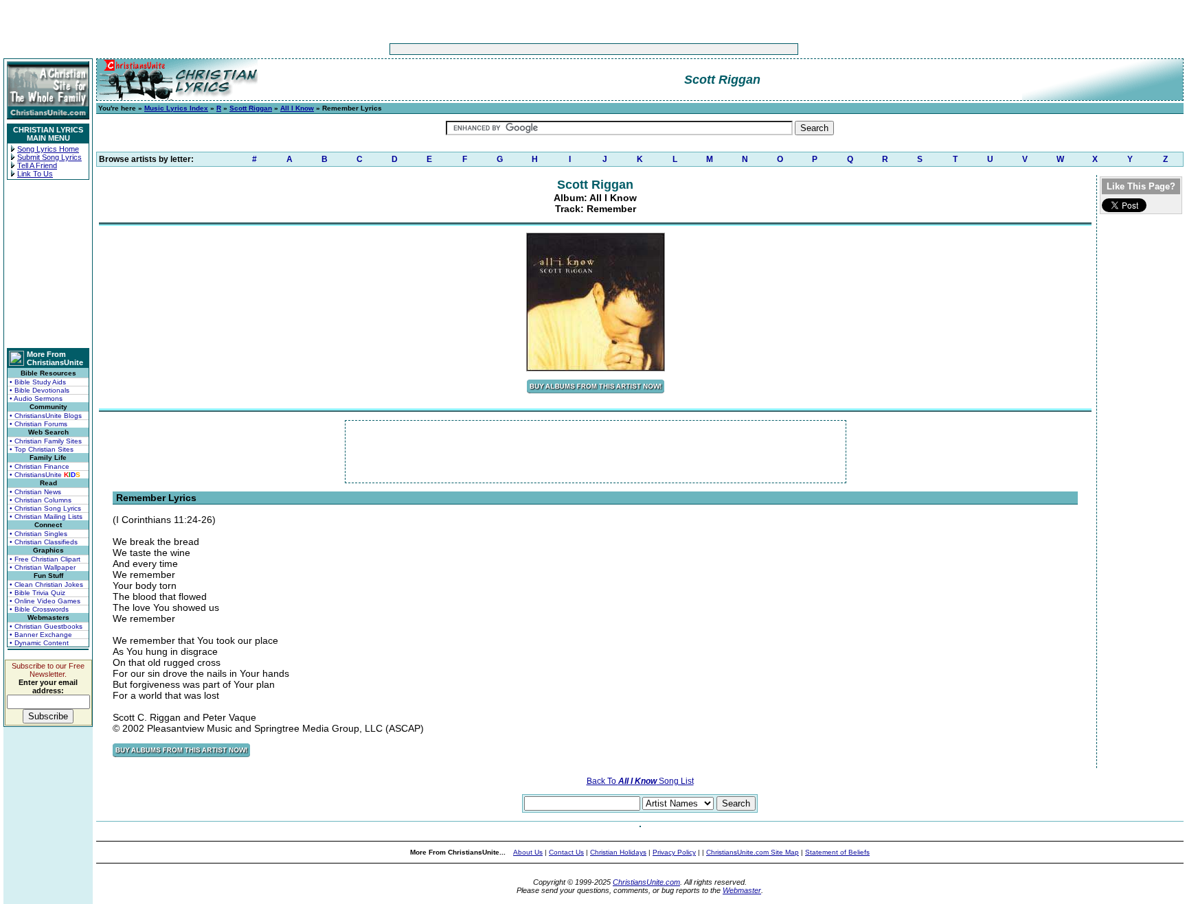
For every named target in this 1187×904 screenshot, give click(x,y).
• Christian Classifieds (44, 542)
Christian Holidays (618, 852)
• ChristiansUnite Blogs (46, 415)
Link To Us (35, 174)
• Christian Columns (40, 500)
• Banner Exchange (41, 634)
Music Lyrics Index (176, 108)
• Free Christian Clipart (45, 559)
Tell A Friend (37, 165)
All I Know (297, 108)
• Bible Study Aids (38, 382)
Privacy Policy (674, 852)
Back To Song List (640, 781)
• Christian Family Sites (46, 441)
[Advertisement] (551, 49)
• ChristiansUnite (45, 474)
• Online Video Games (45, 601)
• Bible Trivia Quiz (37, 592)
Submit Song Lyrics (49, 157)
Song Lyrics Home (48, 149)
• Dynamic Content (39, 643)
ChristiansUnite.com (646, 882)
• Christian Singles (38, 533)
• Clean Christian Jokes (46, 584)
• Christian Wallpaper (43, 567)
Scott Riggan (250, 108)
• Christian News (35, 492)
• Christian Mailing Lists (46, 516)
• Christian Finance (39, 466)
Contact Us (566, 852)
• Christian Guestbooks (46, 626)
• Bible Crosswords (39, 609)
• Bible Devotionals (39, 390)
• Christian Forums (38, 424)
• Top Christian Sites (42, 449)
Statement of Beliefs (837, 852)
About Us (528, 852)
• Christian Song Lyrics (45, 508)
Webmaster (742, 890)
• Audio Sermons (36, 398)
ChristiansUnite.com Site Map (752, 852)
